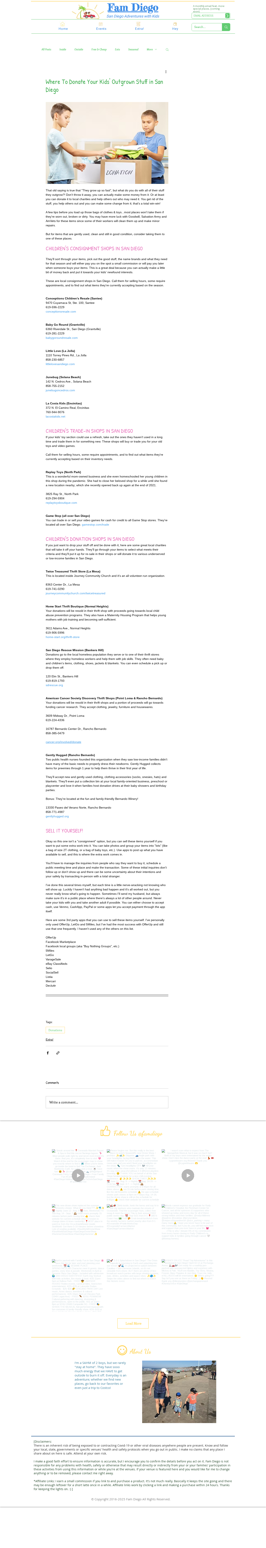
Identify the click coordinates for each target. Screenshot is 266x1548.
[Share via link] (58, 1053)
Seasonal (133, 49)
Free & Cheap (99, 49)
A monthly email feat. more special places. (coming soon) (208, 9)
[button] (167, 49)
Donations (55, 1030)
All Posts (46, 49)
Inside (62, 49)
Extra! (49, 1039)
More (150, 49)
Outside (78, 49)
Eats (117, 49)
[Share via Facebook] (48, 1053)
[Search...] (226, 27)
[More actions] (165, 71)
